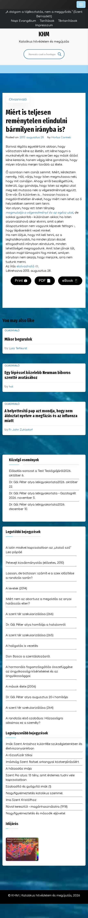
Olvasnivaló (18, 99)
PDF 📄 (45, 281)
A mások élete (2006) (21, 686)
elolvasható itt (27, 266)
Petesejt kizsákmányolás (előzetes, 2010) (35, 562)
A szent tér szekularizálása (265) (29, 635)
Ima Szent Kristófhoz (21, 800)
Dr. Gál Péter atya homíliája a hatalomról (36, 624)
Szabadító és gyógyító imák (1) (28, 786)
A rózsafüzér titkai (19, 755)
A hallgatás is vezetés (22, 645)
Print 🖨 (21, 281)
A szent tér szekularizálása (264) (29, 707)
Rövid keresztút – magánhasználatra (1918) (37, 806)
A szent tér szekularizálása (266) (29, 614)
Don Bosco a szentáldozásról (28, 656)
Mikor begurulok (18, 339)
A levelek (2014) (16, 588)
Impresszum (44, 25)
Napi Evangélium (23, 20)
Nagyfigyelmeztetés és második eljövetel (35, 813)
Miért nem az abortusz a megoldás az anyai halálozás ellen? (38, 601)
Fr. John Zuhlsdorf (21, 430)
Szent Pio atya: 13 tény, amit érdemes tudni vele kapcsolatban (40, 777)
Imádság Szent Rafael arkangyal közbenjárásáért (42, 761)
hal (11, 386)
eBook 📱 (70, 281)
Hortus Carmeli (61, 137)
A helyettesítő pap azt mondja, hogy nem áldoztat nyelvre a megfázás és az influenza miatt (41, 415)
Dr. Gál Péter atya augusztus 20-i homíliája (37, 697)
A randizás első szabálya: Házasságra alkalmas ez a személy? (34, 720)
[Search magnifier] (59, 54)
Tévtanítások (67, 20)
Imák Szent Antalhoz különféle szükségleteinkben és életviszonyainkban (44, 746)
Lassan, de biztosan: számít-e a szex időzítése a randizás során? (40, 575)
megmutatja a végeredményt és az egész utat (39, 212)
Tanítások (47, 20)
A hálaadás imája (19, 768)
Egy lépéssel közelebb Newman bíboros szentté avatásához (38, 375)
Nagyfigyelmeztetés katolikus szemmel (34, 793)
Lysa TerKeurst (18, 348)
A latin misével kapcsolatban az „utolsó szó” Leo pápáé (38, 550)
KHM (44, 34)
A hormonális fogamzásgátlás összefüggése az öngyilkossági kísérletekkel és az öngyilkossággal (39, 672)
